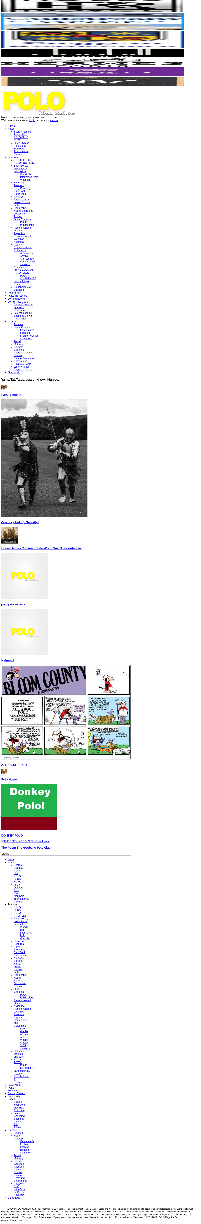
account (54, 120)
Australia (19, 242)
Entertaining (20, 361)
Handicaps (20, 208)
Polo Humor (9, 779)
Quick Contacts (22, 219)
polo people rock (13, 604)
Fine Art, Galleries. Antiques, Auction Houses (23, 351)
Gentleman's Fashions (27, 331)
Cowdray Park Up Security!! (20, 522)
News (11, 128)
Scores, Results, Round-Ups (23, 133)
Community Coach (18, 301)
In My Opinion (21, 143)
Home (11, 125)
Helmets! (7, 660)
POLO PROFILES (24, 163)
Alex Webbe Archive (27, 254)
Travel (17, 341)
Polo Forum (14, 292)
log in (32, 120)
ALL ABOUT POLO (14, 764)
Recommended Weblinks (22, 237)
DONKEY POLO (12, 835)
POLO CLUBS (22, 160)
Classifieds (14, 372)
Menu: (5, 117)
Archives (19, 196)
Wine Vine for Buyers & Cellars (23, 368)
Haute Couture (22, 327)
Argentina (19, 233)
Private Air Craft (22, 364)
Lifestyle (13, 321)
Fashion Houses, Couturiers (29, 337)
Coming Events (16, 298)
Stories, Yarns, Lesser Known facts (22, 202)
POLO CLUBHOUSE (28, 277)
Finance (18, 324)
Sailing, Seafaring (24, 358)
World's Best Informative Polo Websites (29, 177)
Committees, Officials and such (24, 268)
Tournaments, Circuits (21, 153)
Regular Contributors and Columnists (23, 247)
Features (13, 157)
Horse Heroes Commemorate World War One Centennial (41, 548)
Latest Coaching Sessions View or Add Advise (23, 316)
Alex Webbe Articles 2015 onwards (27, 261)
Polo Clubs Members (20, 147)
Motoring (19, 344)
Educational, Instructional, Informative (21, 168)
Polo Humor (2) (11, 395)
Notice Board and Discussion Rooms (23, 213)
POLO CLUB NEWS (21, 138)
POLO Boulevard (17, 295)
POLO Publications (27, 223)
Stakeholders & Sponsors (22, 288)
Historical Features (19, 184)
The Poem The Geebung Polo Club (25, 847)
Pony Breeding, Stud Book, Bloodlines (22, 191)
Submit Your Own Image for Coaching (23, 307)
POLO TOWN (21, 273)
